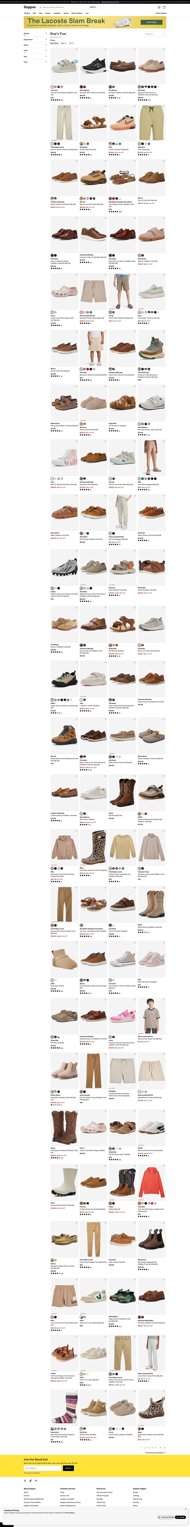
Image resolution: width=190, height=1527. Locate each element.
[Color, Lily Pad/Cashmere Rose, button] (145, 813)
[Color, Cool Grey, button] (94, 369)
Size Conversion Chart (105, 1492)
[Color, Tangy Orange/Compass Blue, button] (142, 645)
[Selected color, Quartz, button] (52, 312)
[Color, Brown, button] (87, 143)
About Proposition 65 (67, 1506)
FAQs (62, 1492)
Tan (70, 43)
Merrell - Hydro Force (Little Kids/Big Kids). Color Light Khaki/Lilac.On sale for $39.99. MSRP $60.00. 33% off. (123, 465)
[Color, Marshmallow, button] (61, 478)
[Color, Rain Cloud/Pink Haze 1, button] (149, 424)
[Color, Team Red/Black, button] (84, 86)
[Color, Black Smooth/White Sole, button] (145, 86)
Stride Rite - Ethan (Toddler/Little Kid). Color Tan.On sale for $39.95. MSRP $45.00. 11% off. (152, 576)
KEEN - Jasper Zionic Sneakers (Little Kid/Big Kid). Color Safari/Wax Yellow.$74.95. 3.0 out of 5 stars (65, 687)
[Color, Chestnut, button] (113, 86)
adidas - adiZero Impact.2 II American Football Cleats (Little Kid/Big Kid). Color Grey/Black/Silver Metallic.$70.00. (65, 576)
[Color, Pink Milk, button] (119, 1428)
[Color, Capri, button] (58, 1428)
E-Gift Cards (101, 1506)
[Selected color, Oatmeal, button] (139, 1091)
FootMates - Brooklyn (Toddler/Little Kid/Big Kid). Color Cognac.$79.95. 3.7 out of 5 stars (123, 74)
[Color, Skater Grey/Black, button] (84, 699)
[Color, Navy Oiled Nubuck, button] (84, 478)
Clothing (136, 1496)
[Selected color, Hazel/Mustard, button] (81, 198)
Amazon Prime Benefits (32, 1502)
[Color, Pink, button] (119, 756)
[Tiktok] (30, 1480)
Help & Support (161, 13)
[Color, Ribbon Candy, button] (55, 980)
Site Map (100, 1499)
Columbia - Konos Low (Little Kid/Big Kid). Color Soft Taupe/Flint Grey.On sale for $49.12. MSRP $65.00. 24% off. (152, 631)
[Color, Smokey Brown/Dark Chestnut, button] (142, 369)
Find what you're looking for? (155, 1452)
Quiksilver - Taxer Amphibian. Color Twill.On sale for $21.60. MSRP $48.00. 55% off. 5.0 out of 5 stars (152, 130)
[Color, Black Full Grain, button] (55, 198)
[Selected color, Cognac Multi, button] (110, 699)
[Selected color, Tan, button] (110, 198)
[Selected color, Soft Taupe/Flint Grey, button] (139, 645)
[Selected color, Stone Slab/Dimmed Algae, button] (139, 369)
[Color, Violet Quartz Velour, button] (61, 699)
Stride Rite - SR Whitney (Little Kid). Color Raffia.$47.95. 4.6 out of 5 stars (94, 130)
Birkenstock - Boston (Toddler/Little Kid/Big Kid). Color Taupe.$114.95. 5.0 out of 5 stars (152, 744)
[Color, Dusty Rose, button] (87, 312)
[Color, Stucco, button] (116, 1428)
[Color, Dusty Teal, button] (55, 1428)
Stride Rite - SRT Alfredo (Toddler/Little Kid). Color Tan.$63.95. (94, 520)
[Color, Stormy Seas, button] (149, 143)
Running (136, 1502)
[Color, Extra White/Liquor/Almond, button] (87, 1374)
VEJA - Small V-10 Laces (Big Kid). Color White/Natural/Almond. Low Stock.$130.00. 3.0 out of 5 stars (94, 1360)
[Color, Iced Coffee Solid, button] (84, 424)
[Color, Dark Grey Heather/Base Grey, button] (145, 478)
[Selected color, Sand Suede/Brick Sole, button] (139, 86)
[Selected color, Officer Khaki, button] (139, 868)
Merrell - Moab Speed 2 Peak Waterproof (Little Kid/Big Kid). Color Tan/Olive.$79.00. (65, 744)
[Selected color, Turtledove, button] (52, 478)
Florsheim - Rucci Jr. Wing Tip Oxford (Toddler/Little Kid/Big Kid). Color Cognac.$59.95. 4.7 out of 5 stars (65, 243)
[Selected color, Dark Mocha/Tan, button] (81, 1203)
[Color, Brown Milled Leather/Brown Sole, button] (142, 86)
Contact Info (64, 1496)
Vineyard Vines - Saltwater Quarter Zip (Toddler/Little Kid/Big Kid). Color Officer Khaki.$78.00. (152, 856)
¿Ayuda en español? (67, 1499)
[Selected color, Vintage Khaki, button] (110, 868)
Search (93, 7)
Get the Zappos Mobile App (34, 1499)
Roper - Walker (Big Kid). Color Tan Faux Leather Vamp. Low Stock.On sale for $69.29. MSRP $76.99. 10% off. (123, 1191)
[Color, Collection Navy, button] (55, 925)
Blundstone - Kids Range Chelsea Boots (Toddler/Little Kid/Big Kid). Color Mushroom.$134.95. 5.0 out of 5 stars (152, 1248)
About (26, 1492)
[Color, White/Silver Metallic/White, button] (55, 588)
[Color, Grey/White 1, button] (142, 424)
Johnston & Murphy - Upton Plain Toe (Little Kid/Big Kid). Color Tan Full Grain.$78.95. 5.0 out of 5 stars (123, 355)
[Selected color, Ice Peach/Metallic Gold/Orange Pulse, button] (110, 143)
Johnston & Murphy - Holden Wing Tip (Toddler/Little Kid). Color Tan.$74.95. (152, 687)
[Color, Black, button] (142, 143)
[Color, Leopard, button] (84, 143)
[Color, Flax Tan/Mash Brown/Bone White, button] (55, 1091)
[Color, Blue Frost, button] (55, 312)
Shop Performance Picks (110, 2)
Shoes (135, 1506)
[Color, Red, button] (113, 198)
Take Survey (101, 1502)
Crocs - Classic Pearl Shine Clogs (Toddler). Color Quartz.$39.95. (94, 1135)
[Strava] (36, 1480)
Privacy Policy (69, 1513)
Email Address (31, 1468)
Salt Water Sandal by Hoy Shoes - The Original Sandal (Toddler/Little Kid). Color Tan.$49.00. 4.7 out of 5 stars (123, 186)
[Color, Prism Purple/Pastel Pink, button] (142, 312)
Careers (26, 1496)
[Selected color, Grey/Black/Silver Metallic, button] (52, 588)
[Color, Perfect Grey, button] (113, 1374)
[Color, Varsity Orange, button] (116, 868)
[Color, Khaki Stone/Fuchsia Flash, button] (145, 369)
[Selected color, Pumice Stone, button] (110, 533)
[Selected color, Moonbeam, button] (52, 1428)
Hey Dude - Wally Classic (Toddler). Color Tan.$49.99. (123, 1248)
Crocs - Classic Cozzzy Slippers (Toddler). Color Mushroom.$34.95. (123, 1416)
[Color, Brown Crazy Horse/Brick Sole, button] (152, 86)
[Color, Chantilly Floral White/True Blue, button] (55, 478)
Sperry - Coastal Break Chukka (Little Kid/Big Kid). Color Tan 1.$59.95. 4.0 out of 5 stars (94, 967)
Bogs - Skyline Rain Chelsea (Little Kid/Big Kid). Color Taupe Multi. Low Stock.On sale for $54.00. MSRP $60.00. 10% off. (152, 1416)
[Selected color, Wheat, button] (81, 1428)
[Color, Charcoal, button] (84, 980)
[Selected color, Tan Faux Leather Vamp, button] (110, 1203)
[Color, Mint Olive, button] (123, 868)
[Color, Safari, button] (142, 1203)
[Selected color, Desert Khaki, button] (52, 925)
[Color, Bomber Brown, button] (142, 1317)
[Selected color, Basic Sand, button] (52, 143)
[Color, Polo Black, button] (55, 143)
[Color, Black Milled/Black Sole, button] (149, 86)
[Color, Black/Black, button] (155, 312)
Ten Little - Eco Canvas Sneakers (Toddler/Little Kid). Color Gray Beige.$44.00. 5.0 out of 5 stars (65, 74)
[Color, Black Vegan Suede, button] (87, 1203)
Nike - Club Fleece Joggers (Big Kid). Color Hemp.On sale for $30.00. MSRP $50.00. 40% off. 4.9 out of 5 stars (152, 465)
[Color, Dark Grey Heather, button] (58, 868)
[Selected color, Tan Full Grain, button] (52, 198)
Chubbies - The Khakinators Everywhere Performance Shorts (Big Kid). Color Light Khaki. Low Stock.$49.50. (123, 1079)
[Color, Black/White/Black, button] (58, 588)
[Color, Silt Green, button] (142, 1091)
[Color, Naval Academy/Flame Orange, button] (64, 699)
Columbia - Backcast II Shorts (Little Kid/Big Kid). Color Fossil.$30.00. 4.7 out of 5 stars (94, 355)
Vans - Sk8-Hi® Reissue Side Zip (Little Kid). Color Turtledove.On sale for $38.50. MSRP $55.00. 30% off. (65, 465)
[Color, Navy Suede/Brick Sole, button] (155, 86)
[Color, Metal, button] (84, 369)
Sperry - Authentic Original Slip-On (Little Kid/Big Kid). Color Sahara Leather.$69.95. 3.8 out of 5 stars (65, 1248)
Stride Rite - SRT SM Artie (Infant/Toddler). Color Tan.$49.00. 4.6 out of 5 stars (123, 1135)
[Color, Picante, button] (61, 1428)
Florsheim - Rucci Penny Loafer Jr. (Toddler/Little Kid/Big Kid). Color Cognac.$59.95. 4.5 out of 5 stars (123, 243)
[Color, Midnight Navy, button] (149, 478)
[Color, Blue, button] (55, 1037)
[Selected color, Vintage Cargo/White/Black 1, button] (110, 980)
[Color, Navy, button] (90, 198)
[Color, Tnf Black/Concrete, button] (149, 369)
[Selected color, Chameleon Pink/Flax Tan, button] (52, 1091)
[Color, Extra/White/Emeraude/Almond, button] (84, 1317)
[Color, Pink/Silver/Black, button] (84, 198)
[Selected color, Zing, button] (139, 1203)
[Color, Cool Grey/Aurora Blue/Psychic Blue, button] (119, 143)
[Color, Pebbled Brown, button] (142, 255)
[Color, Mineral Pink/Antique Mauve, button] (149, 1203)
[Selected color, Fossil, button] (81, 369)
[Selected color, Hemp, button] (139, 478)
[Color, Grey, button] (116, 756)
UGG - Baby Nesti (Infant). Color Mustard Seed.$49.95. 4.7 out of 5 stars (65, 967)
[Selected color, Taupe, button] (81, 588)
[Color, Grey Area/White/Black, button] (113, 980)
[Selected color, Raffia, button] (81, 143)
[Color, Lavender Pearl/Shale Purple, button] (155, 1203)
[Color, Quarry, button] (145, 143)
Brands (135, 1492)
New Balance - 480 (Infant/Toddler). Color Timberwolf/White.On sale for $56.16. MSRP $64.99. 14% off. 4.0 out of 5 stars (94, 800)
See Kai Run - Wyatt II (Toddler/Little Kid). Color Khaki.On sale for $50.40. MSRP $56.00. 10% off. (152, 243)
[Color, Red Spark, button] (87, 369)
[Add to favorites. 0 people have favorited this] (76, 49)
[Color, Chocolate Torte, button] (87, 980)
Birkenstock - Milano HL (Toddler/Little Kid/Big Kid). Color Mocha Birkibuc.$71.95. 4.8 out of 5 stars (65, 410)
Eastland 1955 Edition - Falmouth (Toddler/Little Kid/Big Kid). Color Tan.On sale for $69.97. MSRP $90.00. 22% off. (152, 1304)
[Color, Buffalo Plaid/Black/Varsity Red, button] (123, 1428)
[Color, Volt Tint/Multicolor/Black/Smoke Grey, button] (116, 143)
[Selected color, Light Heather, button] (110, 1037)
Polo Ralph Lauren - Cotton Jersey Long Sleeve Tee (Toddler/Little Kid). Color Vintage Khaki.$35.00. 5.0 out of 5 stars (123, 856)
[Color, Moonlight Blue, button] (90, 312)
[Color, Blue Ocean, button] (113, 1037)
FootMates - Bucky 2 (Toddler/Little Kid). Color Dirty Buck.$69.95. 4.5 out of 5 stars (65, 631)
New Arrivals (137, 1499)
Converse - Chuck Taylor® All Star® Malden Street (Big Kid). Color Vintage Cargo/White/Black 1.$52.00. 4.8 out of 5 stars (123, 967)
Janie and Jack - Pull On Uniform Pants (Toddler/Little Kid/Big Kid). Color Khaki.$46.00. (94, 1079)
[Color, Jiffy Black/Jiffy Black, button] (58, 1091)
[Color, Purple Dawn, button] (64, 1428)
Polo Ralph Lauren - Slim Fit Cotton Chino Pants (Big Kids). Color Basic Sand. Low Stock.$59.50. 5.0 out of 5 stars (65, 130)
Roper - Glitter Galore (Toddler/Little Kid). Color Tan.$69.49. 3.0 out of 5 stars (152, 911)
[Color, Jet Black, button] (142, 868)
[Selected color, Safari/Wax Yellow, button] (52, 699)
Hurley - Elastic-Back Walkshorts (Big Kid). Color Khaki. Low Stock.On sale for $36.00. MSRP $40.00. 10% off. (123, 300)
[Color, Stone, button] (119, 1148)
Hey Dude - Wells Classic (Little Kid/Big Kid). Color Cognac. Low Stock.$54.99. (123, 744)
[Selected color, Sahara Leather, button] (52, 1260)
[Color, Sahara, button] (55, 1260)
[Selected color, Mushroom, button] (81, 424)
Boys (62, 43)
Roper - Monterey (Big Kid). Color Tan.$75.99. (123, 800)
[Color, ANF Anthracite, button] (113, 533)
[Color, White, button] (90, 143)
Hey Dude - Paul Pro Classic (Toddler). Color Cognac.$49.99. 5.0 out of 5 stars (123, 911)
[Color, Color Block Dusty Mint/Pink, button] (145, 312)
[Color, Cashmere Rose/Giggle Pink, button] (68, 699)
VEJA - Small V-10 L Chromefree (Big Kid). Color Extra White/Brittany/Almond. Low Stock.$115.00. (94, 1304)
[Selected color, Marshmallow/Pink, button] (81, 699)
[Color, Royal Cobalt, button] (152, 312)
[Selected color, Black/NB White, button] (81, 86)
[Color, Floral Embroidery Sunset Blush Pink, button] (58, 478)
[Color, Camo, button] (94, 198)
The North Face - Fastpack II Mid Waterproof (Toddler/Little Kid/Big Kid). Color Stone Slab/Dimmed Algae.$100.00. (152, 355)
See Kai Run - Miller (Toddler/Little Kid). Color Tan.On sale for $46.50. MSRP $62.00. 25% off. (65, 520)
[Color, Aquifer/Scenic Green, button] (55, 699)
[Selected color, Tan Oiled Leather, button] (81, 478)
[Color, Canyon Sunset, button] (84, 312)
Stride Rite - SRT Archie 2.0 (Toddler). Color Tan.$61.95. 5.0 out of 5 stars (123, 410)
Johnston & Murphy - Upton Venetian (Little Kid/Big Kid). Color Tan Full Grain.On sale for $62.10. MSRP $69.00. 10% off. (65, 186)
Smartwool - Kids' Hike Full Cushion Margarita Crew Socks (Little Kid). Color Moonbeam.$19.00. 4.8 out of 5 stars (65, 1416)
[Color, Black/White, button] (149, 312)
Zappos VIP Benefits (31, 1506)
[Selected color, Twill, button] (139, 143)
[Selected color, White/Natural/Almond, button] (81, 1374)
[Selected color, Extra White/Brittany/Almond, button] (81, 1317)
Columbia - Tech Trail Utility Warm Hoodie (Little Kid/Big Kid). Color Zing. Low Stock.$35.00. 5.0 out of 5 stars (152, 1191)
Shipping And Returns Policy (70, 1502)
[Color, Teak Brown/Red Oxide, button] (152, 1203)
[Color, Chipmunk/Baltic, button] (58, 699)
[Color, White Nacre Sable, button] (84, 1374)
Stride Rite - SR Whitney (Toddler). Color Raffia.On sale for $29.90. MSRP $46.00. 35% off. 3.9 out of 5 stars (123, 631)
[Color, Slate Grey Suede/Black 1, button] (84, 1203)
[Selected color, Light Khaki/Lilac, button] (110, 478)
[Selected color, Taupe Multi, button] (139, 1428)
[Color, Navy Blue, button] (58, 86)
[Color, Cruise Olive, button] (113, 868)
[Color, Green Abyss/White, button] (142, 478)
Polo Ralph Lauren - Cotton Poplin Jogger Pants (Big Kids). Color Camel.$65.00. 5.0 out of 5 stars (94, 1248)
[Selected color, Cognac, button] (110, 86)
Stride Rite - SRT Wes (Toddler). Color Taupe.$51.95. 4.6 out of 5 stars (65, 1023)
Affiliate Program (103, 1496)
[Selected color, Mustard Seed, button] (52, 980)
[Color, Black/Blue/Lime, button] (113, 478)
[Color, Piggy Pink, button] (61, 86)
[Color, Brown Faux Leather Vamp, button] (113, 1203)
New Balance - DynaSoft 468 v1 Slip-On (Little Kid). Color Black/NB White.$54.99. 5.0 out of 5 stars (94, 74)
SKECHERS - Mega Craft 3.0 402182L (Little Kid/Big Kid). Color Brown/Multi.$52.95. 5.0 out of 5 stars (123, 1304)
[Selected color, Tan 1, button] (81, 980)
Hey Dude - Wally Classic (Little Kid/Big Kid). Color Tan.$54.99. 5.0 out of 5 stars (152, 520)
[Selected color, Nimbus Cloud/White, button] (139, 424)
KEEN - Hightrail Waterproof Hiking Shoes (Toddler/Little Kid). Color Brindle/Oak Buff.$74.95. (152, 800)
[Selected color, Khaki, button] (139, 255)
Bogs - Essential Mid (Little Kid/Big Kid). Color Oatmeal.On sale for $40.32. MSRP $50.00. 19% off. (65, 1191)
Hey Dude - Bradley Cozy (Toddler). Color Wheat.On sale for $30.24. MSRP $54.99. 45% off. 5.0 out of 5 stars (94, 1416)
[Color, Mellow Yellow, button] (55, 86)
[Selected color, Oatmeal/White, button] (139, 312)
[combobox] (63, 7)
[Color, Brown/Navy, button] (113, 699)
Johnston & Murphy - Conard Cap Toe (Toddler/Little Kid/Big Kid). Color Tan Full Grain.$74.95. (94, 631)
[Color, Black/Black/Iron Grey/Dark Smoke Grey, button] (113, 143)
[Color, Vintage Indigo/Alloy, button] (142, 813)
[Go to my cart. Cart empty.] (164, 7)
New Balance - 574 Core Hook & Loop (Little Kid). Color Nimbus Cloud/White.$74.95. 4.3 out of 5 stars (152, 410)
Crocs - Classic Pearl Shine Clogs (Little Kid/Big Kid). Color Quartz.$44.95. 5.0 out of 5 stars (65, 300)
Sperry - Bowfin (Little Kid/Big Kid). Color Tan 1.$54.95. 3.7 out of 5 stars (65, 355)
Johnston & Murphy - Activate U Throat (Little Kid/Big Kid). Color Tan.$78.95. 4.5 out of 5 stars (94, 243)
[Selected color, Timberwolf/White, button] (81, 813)
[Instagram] (25, 1480)
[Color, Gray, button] (84, 588)
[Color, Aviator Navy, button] (58, 143)
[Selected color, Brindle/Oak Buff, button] (139, 813)
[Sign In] (159, 7)
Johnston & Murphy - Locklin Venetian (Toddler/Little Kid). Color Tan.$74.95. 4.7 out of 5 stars (65, 800)
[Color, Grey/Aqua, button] (87, 198)
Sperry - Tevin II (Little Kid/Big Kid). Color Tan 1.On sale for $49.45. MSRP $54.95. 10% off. (152, 186)
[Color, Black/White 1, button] (155, 478)
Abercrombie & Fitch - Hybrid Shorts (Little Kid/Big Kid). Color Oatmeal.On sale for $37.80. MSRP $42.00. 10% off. (152, 1079)
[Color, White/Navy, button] (116, 1148)
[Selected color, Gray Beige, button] (52, 86)
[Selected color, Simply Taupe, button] (81, 312)
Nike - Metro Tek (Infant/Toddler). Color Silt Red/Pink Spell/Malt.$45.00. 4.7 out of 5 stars (152, 967)
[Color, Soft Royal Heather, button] (119, 868)
